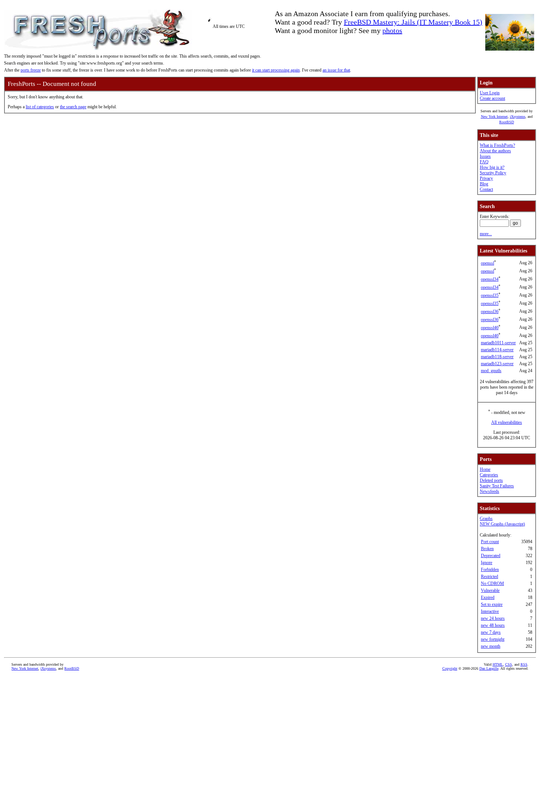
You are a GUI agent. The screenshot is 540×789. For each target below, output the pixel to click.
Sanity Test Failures (497, 485)
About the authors (495, 150)
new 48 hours (493, 625)
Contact (486, 189)
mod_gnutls (491, 370)
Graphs (486, 518)
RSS (524, 664)
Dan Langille (488, 668)
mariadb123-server (497, 363)
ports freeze (31, 70)
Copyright (449, 668)
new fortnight (492, 639)
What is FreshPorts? (497, 145)
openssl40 (489, 327)
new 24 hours (493, 618)
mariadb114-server (497, 349)
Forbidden (490, 569)
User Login (490, 92)
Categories (489, 474)
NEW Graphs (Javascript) (502, 524)
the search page (73, 106)
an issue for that (336, 70)
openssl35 (489, 295)
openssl (487, 263)
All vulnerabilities (506, 422)
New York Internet (494, 116)
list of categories (40, 106)
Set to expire (492, 604)
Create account (492, 98)
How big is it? (492, 167)
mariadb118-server (497, 356)
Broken (487, 548)
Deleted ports (491, 480)
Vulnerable (490, 590)
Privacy (486, 178)
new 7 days (491, 632)
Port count (490, 541)
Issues (485, 156)
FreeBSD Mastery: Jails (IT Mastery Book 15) (413, 22)
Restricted (489, 576)
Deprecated (490, 555)
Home (485, 469)
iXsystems (517, 116)
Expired (487, 597)
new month (490, 646)
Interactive (490, 611)
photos (392, 30)
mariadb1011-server (498, 342)
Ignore (486, 562)
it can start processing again (276, 70)
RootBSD (506, 122)
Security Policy (493, 172)
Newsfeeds (489, 491)
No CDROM (492, 583)
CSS (508, 664)
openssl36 (489, 311)
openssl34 (489, 279)
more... (486, 233)
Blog (484, 183)
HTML (498, 664)
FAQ (484, 161)
